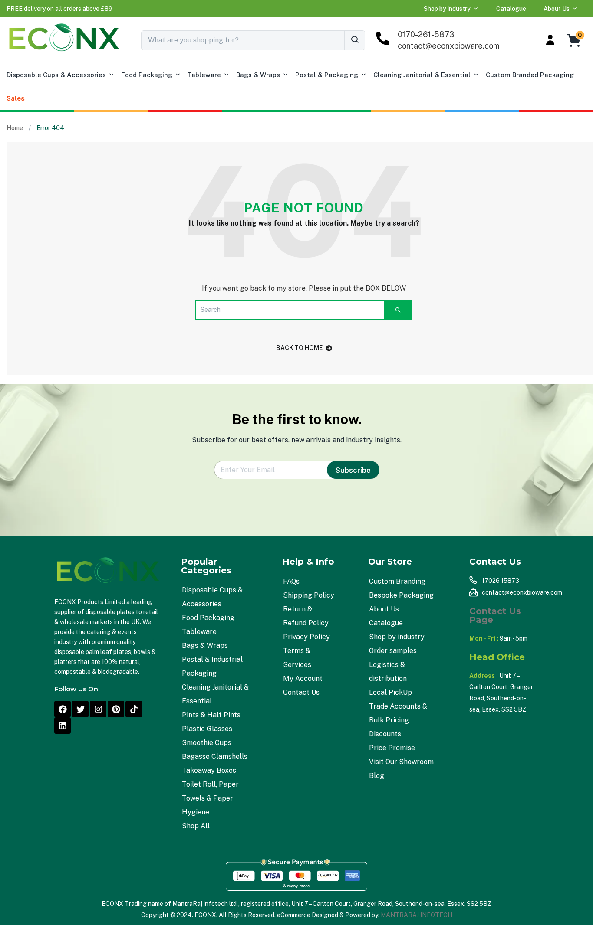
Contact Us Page (495, 615)
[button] (59, 9)
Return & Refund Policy (306, 616)
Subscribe (353, 470)
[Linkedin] (62, 725)
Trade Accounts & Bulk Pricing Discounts (398, 720)
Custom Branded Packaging (530, 74)
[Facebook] (62, 709)
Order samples (393, 651)
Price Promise (392, 748)
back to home (299, 347)
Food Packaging (146, 74)
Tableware (204, 74)
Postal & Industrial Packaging (212, 666)
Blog (376, 775)
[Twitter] (80, 709)
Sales (16, 98)
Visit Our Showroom (401, 762)
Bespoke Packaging (401, 595)
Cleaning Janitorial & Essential (422, 74)
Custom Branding (397, 581)
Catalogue (511, 8)
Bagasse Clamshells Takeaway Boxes (214, 763)
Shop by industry (447, 8)
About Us (557, 8)
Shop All (196, 826)
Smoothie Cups (206, 743)
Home (15, 127)
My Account (303, 678)
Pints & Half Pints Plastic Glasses (211, 722)
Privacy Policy (306, 637)
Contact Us (301, 692)
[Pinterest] (116, 709)
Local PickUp (390, 692)
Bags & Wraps (258, 74)
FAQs (291, 581)
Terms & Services (297, 658)
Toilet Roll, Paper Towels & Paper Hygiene (210, 798)
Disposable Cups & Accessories (56, 74)
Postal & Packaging (326, 74)
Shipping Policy (308, 595)
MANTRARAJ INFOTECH (416, 915)
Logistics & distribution (388, 671)
